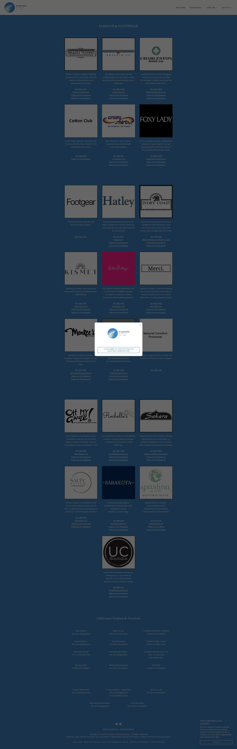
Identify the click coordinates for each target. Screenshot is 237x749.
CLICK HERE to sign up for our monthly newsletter (118, 350)
